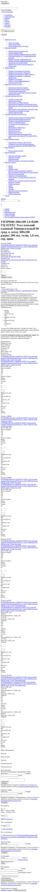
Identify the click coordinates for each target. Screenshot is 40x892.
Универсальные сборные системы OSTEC (21, 117)
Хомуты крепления (14, 194)
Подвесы (11, 126)
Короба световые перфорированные (19, 59)
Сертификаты (11, 290)
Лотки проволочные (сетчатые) (18, 46)
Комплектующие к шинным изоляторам (21, 161)
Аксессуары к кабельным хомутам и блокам (22, 93)
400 (12, 256)
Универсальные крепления (17, 91)
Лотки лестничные (14, 44)
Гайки (10, 186)
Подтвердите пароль (24, 872)
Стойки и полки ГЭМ (15, 99)
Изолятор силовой (14, 157)
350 (12, 260)
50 (4, 253)
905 (4, 261)
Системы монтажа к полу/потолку (15, 114)
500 (15, 256)
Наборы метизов (13, 192)
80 (8, 253)
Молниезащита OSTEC (15, 151)
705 (25, 260)
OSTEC (3, 199)
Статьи (6, 20)
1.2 (4, 265)
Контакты (7, 26)
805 (30, 260)
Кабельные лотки (10, 39)
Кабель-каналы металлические (18, 51)
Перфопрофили (9, 68)
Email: (20, 775)
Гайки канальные (14, 184)
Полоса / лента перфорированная (19, 81)
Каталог (3, 34)
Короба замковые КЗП (15, 53)
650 (28, 260)
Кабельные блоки (14, 94)
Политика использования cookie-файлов (13, 837)
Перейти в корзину (7, 890)
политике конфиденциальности (28, 786)
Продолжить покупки (20, 890)
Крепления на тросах (15, 132)
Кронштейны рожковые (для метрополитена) (22, 104)
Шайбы (10, 187)
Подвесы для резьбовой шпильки (19, 121)
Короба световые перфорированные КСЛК (22, 61)
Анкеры (11, 189)
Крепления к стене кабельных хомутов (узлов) (23, 109)
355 (36, 260)
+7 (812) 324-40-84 (6, 829)
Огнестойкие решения (11, 139)
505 (15, 260)
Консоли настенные (14, 101)
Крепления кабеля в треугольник (19, 89)
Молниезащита (9, 147)
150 (10, 253)
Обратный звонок (9, 31)
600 (19, 256)
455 (10, 260)
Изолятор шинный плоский (17, 156)
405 (4, 260)
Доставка (7, 25)
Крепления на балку (14, 129)
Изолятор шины (13, 159)
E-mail (3, 858)
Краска (6, 196)
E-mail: (20, 793)
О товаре (3, 290)
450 (17, 260)
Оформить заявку (6, 277)
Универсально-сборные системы (18, 111)
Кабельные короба (10, 48)
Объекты (7, 21)
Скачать (6, 23)
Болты (10, 166)
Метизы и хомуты (10, 162)
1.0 (2, 265)
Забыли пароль (23, 860)
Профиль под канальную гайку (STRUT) (21, 74)
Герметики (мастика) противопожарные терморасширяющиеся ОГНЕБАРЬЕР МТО (22, 145)
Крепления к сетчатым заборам (18, 102)
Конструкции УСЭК (15, 83)
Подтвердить (5, 3)
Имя (2, 868)
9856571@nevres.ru (7, 819)
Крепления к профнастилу (16, 127)
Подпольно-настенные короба (18, 63)
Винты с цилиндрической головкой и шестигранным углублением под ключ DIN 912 (23, 171)
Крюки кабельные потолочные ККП (20, 134)
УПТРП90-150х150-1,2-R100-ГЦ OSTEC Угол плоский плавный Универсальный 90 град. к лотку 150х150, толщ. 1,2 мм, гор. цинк (19, 424)
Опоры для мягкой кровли (16, 122)
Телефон (28, 791)
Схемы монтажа (9, 16)
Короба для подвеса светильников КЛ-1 (21, 64)
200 (13, 253)
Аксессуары (12, 66)
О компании (8, 15)
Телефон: (28, 773)
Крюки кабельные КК (15, 112)
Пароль (25, 858)
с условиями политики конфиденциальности (19, 799)
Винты (10, 167)
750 (2, 261)
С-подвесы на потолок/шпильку (18, 124)
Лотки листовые (13, 43)
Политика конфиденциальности (27, 835)
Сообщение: (4, 781)
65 (6, 253)
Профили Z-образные (15, 79)
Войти (3, 863)
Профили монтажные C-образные (19, 73)
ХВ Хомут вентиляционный (17, 176)
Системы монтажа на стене (13, 96)
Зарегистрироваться (7, 880)
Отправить (4, 783)
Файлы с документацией (24, 290)
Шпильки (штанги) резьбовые (18, 191)
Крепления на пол (14, 131)
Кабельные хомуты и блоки (13, 84)
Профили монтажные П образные (19, 71)
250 (2, 260)
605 (20, 260)
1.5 (6, 265)
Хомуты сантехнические (16, 174)
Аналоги (35, 290)
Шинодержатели (9, 152)
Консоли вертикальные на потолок (19, 119)
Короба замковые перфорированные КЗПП (22, 54)
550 (23, 260)
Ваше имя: (4, 773)
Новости (7, 18)
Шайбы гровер (13, 169)
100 (2, 253)
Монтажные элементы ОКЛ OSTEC (20, 142)
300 (10, 256)
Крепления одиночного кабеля (18, 88)
